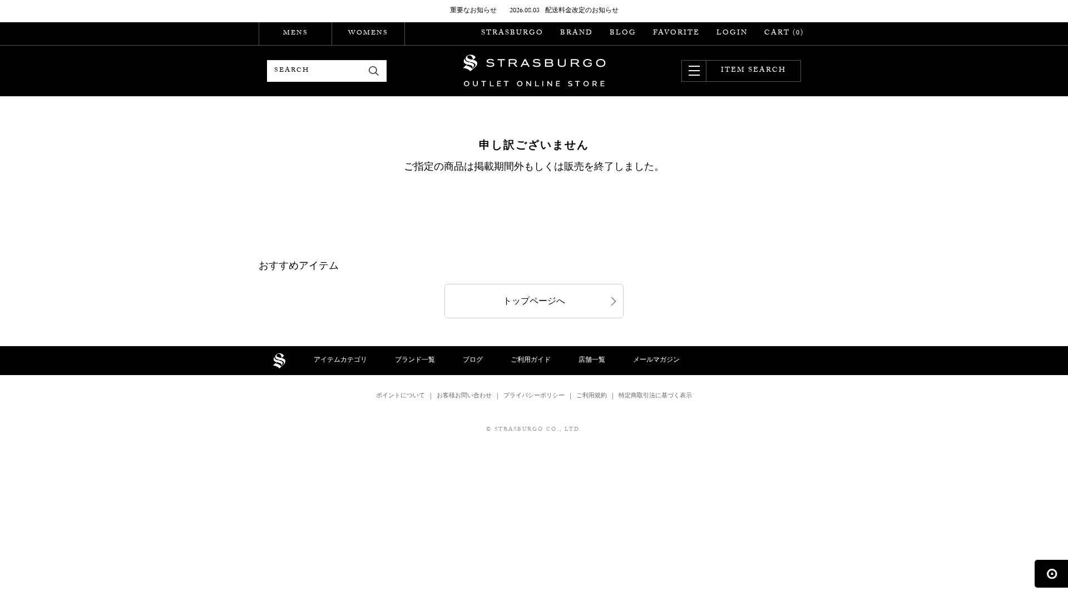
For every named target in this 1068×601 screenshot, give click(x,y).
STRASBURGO (512, 33)
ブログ (473, 360)
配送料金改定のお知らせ (582, 11)
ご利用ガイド (531, 360)
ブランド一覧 (415, 360)
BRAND (576, 33)
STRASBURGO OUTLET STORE (534, 71)
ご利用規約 (591, 396)
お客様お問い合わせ (464, 396)
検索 (374, 71)
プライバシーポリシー (534, 396)
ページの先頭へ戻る (1051, 574)
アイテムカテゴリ (340, 360)
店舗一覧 (591, 360)
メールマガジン (656, 360)
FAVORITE (676, 33)
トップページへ (534, 302)
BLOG (623, 33)
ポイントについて (400, 396)
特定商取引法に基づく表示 (655, 396)
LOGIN (732, 33)
